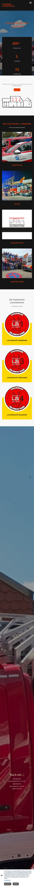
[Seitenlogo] (9, 8)
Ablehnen (15, 884)
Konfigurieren (7, 880)
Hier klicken (17, 89)
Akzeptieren (7, 884)
